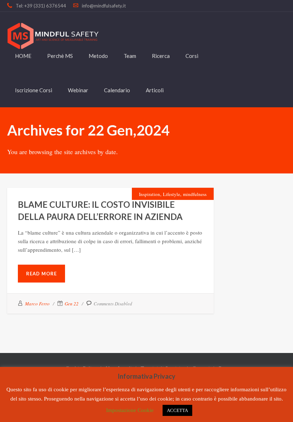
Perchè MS (60, 56)
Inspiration (149, 194)
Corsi (191, 56)
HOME (23, 56)
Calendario (117, 90)
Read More (41, 273)
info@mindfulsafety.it (104, 6)
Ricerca (161, 56)
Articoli (155, 90)
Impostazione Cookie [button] (130, 410)
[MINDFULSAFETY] (53, 36)
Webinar (78, 90)
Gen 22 (72, 303)
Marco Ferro (37, 303)
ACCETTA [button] (177, 410)
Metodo (98, 56)
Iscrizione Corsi (33, 90)
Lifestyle (171, 194)
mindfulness (195, 194)
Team (130, 56)
